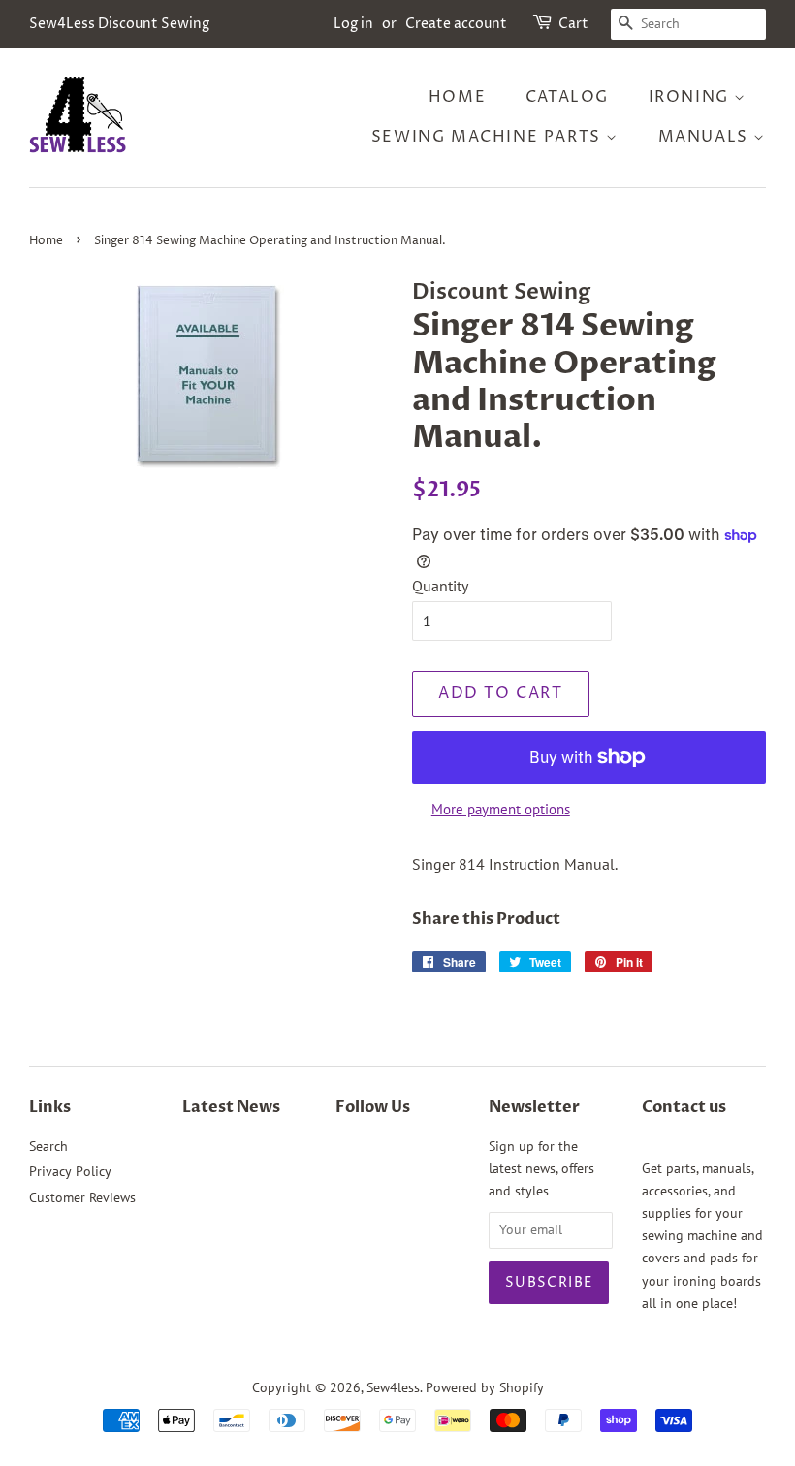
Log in (353, 24)
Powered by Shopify (485, 1387)
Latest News (231, 1107)
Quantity (440, 585)
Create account (456, 24)
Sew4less (393, 1387)
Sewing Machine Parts (489, 136)
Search (48, 1146)
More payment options (500, 809)
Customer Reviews (82, 1197)
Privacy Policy (70, 1171)
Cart (573, 24)
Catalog (567, 97)
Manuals (706, 136)
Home (457, 97)
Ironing (692, 97)
